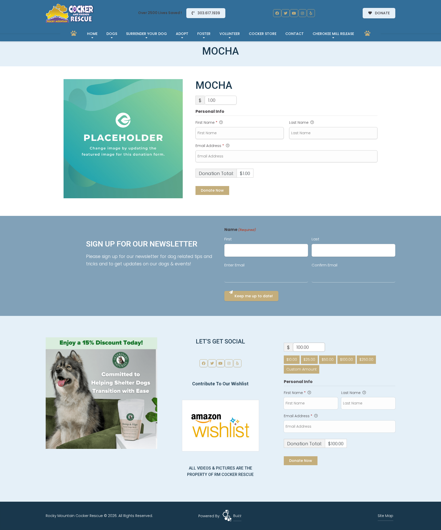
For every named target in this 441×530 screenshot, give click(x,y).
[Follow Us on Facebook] (277, 13)
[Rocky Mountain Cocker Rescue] (70, 13)
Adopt (182, 33)
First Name (206, 122)
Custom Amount (301, 369)
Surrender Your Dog (146, 33)
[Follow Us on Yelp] (311, 13)
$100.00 (346, 359)
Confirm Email (324, 265)
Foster (204, 33)
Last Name (299, 122)
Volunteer (229, 33)
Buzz (237, 515)
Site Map (385, 515)
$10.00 (291, 359)
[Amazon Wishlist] (220, 425)
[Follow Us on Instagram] (303, 13)
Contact (294, 33)
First (228, 239)
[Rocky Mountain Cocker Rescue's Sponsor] (101, 393)
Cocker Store (262, 33)
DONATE (382, 13)
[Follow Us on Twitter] (285, 13)
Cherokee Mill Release (333, 33)
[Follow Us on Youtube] (294, 13)
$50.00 (328, 359)
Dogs (111, 33)
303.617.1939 (208, 13)
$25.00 (309, 359)
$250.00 (366, 359)
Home (92, 33)
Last (315, 239)
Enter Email (234, 265)
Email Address (209, 145)
